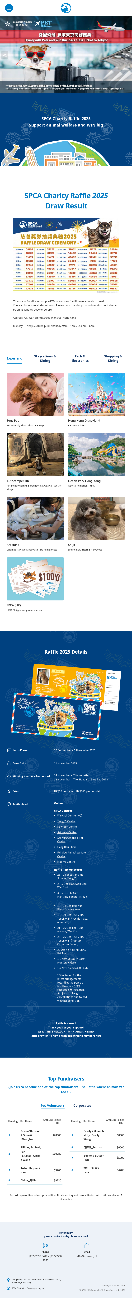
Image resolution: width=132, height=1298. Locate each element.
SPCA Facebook (68, 987)
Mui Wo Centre (66, 862)
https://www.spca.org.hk (33, 1288)
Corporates (82, 1105)
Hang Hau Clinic (66, 847)
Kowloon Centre (67, 826)
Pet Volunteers (53, 1105)
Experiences (14, 358)
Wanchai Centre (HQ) (69, 815)
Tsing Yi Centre (66, 821)
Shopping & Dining (113, 358)
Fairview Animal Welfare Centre (71, 854)
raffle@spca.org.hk (86, 1256)
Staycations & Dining (45, 358)
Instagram (79, 989)
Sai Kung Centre (66, 832)
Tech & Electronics (80, 358)
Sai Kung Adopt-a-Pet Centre (70, 839)
